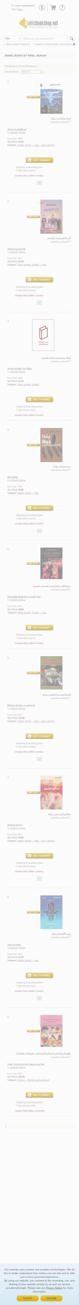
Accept (27, 1298)
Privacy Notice (54, 1287)
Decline (51, 1298)
